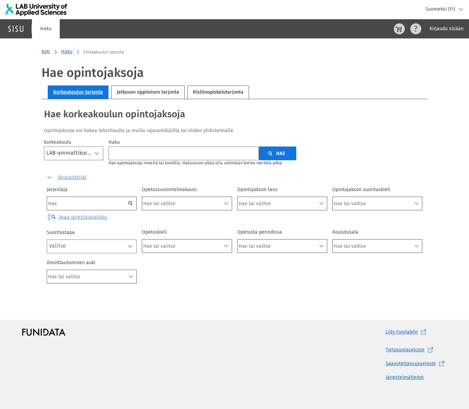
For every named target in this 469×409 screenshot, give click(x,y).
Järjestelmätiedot (405, 377)
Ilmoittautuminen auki (71, 263)
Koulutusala (345, 232)
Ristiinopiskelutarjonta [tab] (218, 92)
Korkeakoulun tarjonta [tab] (78, 92)
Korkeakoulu (57, 142)
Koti (46, 52)
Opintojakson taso (257, 189)
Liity (402, 332)
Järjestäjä (57, 189)
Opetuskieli (154, 232)
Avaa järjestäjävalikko (82, 217)
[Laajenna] (226, 203)
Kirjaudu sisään (447, 29)
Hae (280, 153)
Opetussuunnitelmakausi (169, 189)
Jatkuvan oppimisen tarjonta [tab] (148, 92)
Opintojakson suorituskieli (361, 189)
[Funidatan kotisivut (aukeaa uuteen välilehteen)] (44, 332)
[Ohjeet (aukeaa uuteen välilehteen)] (416, 28)
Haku (46, 29)
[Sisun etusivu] (16, 28)
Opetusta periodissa (259, 232)
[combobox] (73, 153)
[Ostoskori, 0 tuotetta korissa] (399, 28)
